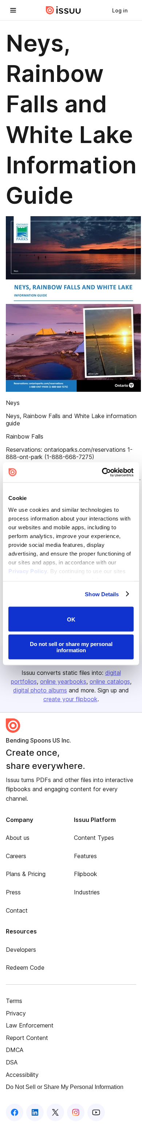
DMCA (14, 1049)
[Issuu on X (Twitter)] (55, 1112)
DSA (11, 1062)
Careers (16, 856)
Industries (87, 892)
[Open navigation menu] (13, 10)
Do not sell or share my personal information (71, 646)
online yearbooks (63, 681)
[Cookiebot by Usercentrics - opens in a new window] (102, 472)
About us (17, 837)
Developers (21, 949)
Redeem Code (25, 967)
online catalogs (110, 681)
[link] (119, 10)
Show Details (102, 594)
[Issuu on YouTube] (96, 1112)
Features (85, 856)
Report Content (27, 1037)
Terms (14, 1000)
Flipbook (85, 874)
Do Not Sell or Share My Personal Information (64, 1087)
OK (71, 619)
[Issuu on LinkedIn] (35, 1112)
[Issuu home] (63, 10)
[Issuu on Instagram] (75, 1112)
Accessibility (22, 1074)
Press (13, 892)
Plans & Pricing (26, 874)
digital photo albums (40, 690)
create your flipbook (70, 699)
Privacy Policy (27, 571)
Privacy (16, 1013)
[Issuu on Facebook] (14, 1112)
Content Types (94, 837)
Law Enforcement (30, 1025)
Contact (17, 910)
